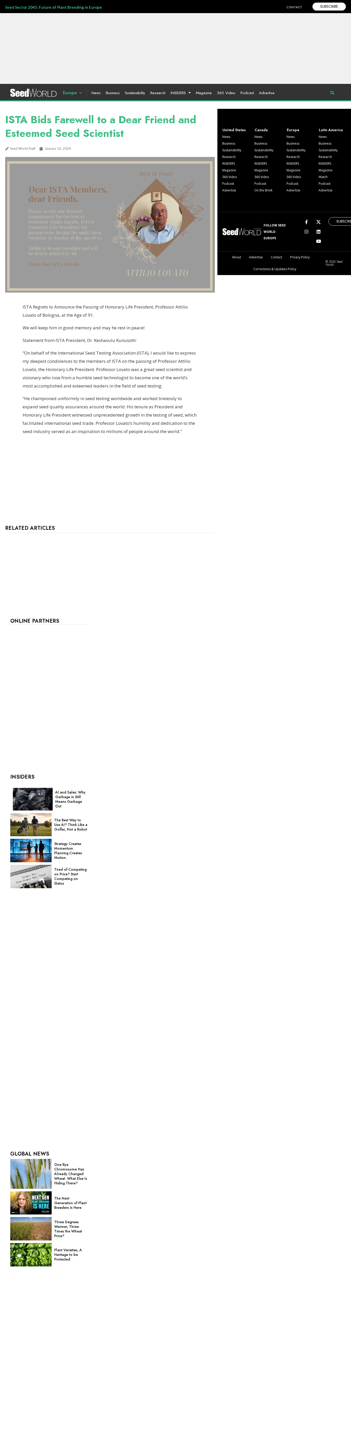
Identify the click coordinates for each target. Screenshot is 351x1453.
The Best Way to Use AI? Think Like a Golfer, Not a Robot (70, 824)
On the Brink (263, 190)
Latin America (331, 130)
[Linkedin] (318, 231)
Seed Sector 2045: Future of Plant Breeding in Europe (53, 7)
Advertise (266, 93)
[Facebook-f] (306, 222)
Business (113, 93)
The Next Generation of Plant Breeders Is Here (70, 1203)
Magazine (204, 93)
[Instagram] (306, 231)
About (236, 257)
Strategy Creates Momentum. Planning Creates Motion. (68, 850)
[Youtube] (318, 241)
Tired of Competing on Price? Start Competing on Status (70, 876)
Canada (261, 130)
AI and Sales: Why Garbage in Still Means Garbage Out (70, 799)
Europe (70, 93)
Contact (276, 257)
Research (157, 93)
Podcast (247, 93)
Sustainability (135, 93)
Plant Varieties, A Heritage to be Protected (68, 1254)
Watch (323, 177)
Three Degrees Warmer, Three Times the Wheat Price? (68, 1228)
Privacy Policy (300, 257)
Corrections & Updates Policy (274, 269)
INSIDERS (178, 93)
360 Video (226, 93)
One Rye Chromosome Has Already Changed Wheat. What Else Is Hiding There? (70, 1174)
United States (234, 130)
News (96, 93)
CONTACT (294, 7)
